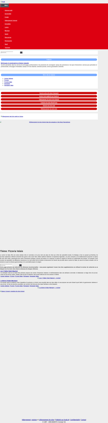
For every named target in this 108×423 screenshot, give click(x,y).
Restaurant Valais (8, 85)
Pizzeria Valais (8, 82)
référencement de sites (46, 420)
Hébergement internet (11, 20)
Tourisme (7, 48)
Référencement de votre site (49, 109)
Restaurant (7, 84)
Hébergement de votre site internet (49, 99)
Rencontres (8, 37)
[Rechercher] (21, 52)
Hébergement (26, 420)
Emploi (7, 17)
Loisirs (7, 27)
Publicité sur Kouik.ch (62, 420)
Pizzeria (6, 80)
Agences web (8, 10)
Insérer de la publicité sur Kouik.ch (49, 96)
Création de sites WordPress (49, 102)
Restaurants (8, 41)
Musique (7, 31)
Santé (6, 34)
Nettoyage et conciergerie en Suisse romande (15, 63)
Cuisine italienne (8, 78)
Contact (83, 420)
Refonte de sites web (49, 106)
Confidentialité (75, 420)
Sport (6, 44)
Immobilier (8, 24)
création (34, 420)
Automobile (8, 14)
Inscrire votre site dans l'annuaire (48, 93)
